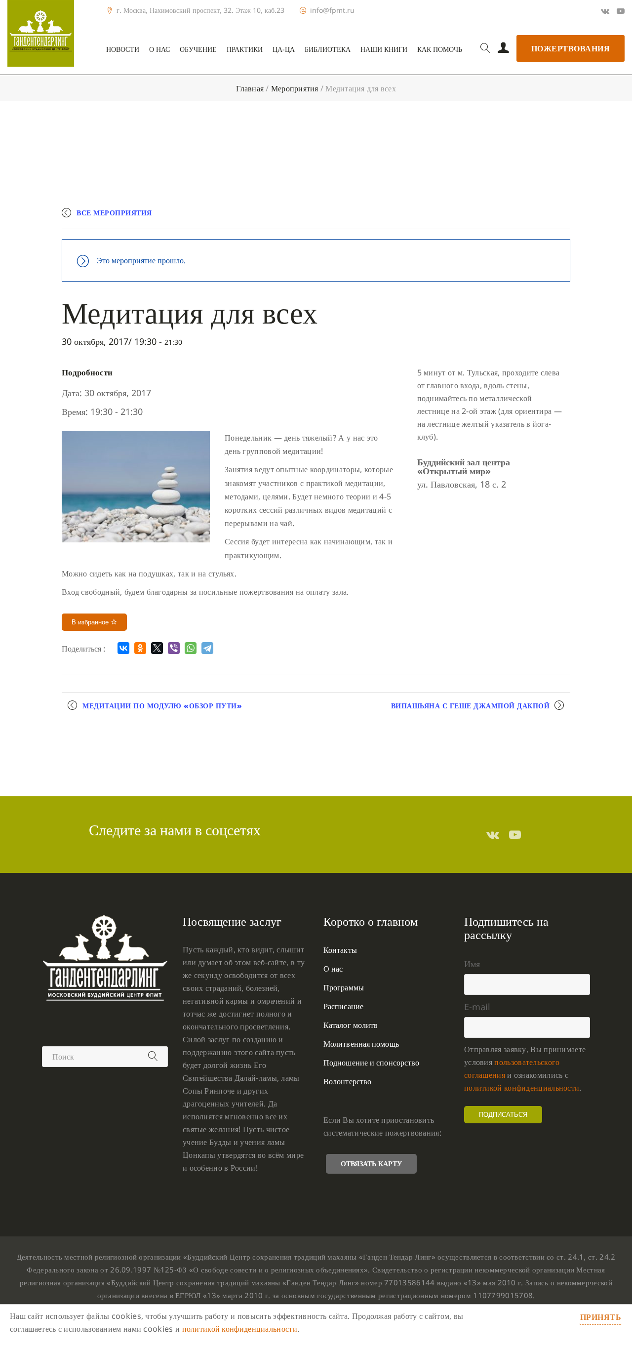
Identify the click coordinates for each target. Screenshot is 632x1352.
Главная (250, 88)
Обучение (198, 49)
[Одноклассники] (140, 648)
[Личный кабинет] (503, 48)
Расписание (343, 1006)
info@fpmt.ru (332, 10)
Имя (472, 964)
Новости (122, 49)
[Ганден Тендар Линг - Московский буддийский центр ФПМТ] (40, 33)
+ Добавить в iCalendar (524, 217)
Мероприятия (294, 88)
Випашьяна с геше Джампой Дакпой (470, 705)
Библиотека (328, 49)
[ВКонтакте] (123, 648)
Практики (245, 49)
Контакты (340, 949)
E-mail (477, 1007)
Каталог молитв (350, 1025)
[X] (157, 648)
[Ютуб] (621, 11)
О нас (159, 49)
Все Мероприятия (114, 212)
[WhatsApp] (191, 648)
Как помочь (439, 49)
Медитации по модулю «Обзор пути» (162, 705)
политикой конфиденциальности (521, 1087)
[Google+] (605, 11)
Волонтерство (347, 1081)
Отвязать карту (371, 1163)
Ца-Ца (284, 49)
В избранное (91, 622)
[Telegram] (207, 648)
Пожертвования (570, 48)
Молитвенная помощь (361, 1043)
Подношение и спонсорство (371, 1062)
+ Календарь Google (426, 217)
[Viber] (174, 648)
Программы (343, 987)
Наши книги (383, 49)
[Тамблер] (492, 834)
